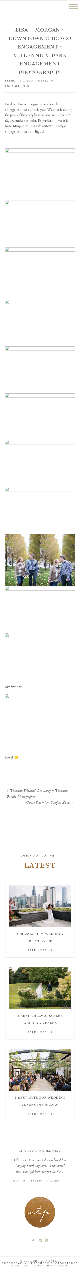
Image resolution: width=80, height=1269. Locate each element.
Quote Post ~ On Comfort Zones (48, 803)
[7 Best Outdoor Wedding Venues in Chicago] (40, 1070)
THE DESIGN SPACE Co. (48, 1265)
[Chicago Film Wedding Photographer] (40, 906)
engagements (17, 86)
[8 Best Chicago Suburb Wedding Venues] (40, 988)
